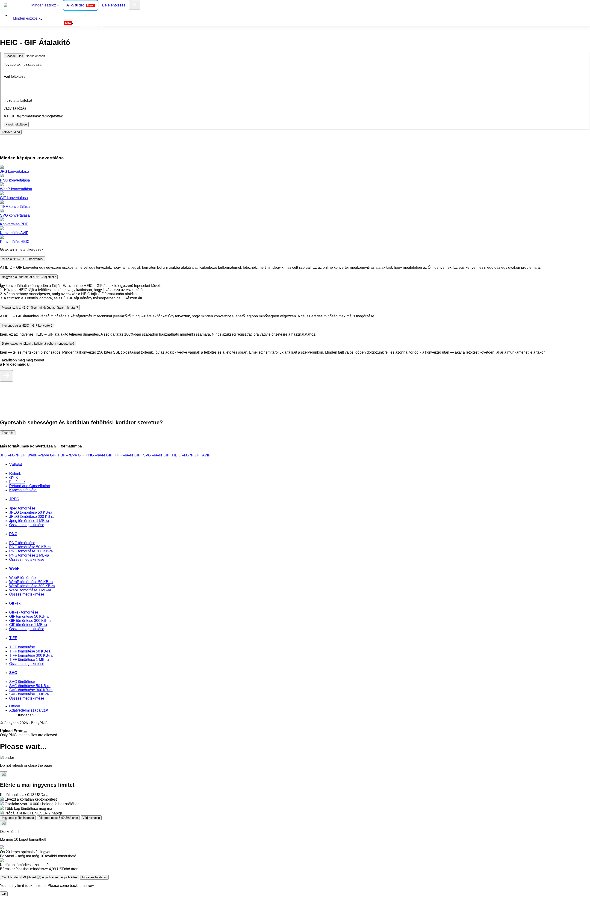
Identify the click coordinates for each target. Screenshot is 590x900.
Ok (4, 894)
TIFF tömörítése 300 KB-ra (31, 655)
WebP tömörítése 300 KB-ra (32, 586)
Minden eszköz (44, 5)
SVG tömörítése (22, 682)
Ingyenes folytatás (94, 877)
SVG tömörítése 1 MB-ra (29, 694)
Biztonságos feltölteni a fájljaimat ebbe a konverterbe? (38, 343)
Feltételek (17, 482)
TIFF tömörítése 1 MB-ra (29, 660)
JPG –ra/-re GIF (13, 455)
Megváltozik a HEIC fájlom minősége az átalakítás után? (40, 307)
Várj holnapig (91, 818)
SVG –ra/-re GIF (156, 455)
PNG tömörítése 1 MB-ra (29, 555)
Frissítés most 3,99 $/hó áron (58, 818)
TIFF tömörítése (22, 647)
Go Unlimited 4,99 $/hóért (39, 877)
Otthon (14, 706)
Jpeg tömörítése (22, 508)
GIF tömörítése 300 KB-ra (30, 621)
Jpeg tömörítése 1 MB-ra (29, 521)
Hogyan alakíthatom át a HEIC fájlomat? (29, 277)
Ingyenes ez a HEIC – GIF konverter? (27, 325)
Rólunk (15, 473)
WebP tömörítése (23, 578)
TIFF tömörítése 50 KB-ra (29, 651)
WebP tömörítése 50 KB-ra (31, 582)
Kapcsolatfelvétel (23, 490)
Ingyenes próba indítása (18, 818)
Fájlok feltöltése (16, 124)
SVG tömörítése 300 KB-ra (31, 690)
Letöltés (11, 132)
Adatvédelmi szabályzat (28, 710)
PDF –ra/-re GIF (71, 455)
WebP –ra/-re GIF (41, 455)
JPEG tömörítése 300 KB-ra (31, 517)
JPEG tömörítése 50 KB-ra (30, 512)
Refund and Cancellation (29, 486)
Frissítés (8, 433)
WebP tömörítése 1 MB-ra (30, 590)
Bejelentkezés (113, 5)
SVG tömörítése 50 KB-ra (29, 686)
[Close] (25, 732)
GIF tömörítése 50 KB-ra (29, 616)
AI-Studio (80, 5)
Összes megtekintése (26, 525)
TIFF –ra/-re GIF (127, 455)
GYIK (13, 478)
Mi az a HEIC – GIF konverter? (22, 259)
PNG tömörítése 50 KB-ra (30, 547)
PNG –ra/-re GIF (99, 455)
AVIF (206, 455)
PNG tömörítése (22, 543)
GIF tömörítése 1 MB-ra (28, 625)
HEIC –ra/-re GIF (186, 455)
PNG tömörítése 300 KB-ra (31, 551)
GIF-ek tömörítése (23, 612)
